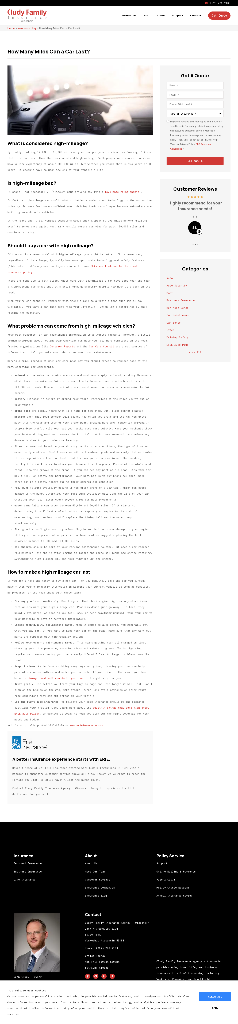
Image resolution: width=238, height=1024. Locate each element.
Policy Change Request (172, 887)
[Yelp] (104, 976)
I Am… (146, 15)
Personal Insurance (28, 863)
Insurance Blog (27, 28)
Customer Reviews (97, 879)
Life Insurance (25, 879)
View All (195, 352)
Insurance (129, 15)
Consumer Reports (62, 346)
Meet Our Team (95, 871)
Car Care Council (101, 346)
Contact (195, 15)
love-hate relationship (122, 191)
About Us (91, 863)
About (161, 15)
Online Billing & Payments (176, 871)
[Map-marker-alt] (87, 976)
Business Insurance (28, 871)
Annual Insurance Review (174, 895)
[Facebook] (95, 976)
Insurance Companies (100, 887)
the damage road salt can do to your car (52, 678)
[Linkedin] (112, 976)
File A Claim (165, 879)
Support (177, 15)
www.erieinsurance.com (86, 725)
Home (11, 28)
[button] (193, 244)
